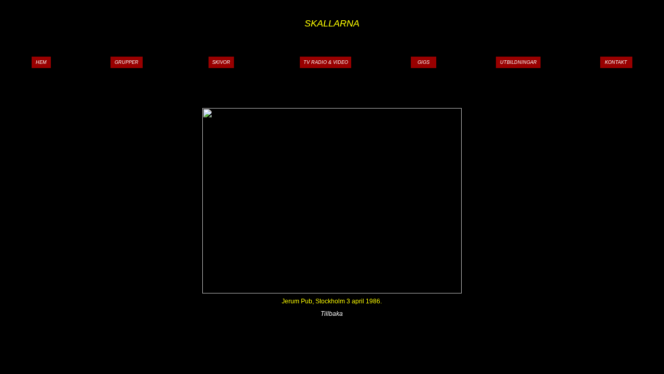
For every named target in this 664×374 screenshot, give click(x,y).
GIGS (424, 62)
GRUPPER (127, 62)
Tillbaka (332, 313)
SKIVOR (221, 62)
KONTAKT (616, 62)
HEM (41, 62)
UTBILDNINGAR (518, 62)
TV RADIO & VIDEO (325, 62)
